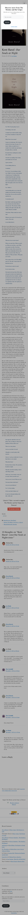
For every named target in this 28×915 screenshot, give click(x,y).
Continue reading (14, 26)
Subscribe (7, 22)
